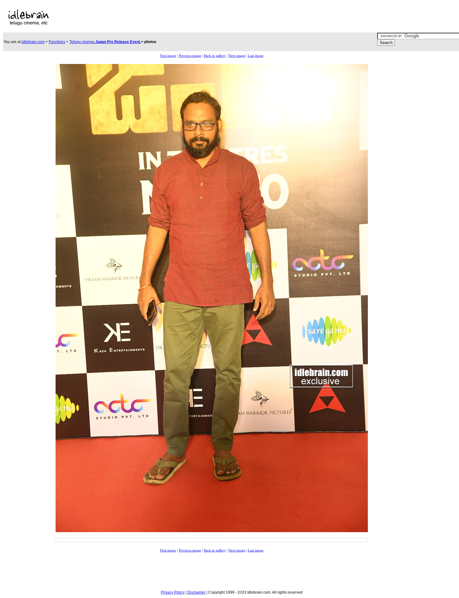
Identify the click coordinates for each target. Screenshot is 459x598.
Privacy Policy (173, 592)
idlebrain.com (33, 42)
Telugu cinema (105, 42)
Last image (256, 55)
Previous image (190, 55)
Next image (237, 55)
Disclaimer (196, 592)
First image (168, 55)
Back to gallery (215, 55)
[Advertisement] (200, 17)
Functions (57, 42)
